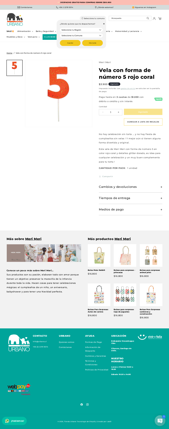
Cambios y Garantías (95, 356)
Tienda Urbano (70, 421)
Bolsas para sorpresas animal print (150, 271)
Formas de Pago (93, 342)
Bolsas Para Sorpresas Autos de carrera (98, 310)
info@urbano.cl (40, 341)
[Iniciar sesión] (154, 19)
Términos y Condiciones (91, 363)
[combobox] (130, 18)
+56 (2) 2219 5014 (40, 347)
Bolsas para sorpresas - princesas (124, 271)
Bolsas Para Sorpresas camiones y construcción (150, 311)
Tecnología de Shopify (86, 421)
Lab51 (109, 421)
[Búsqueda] (148, 19)
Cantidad (103, 107)
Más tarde (92, 43)
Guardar (70, 43)
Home (9, 53)
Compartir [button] (107, 176)
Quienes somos (66, 342)
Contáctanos (65, 347)
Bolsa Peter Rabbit (96, 270)
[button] (25, 31)
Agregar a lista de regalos (143, 122)
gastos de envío (128, 88)
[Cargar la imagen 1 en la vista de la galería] (14, 68)
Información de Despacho (93, 349)
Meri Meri (105, 62)
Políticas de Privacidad (96, 370)
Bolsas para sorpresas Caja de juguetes (124, 310)
